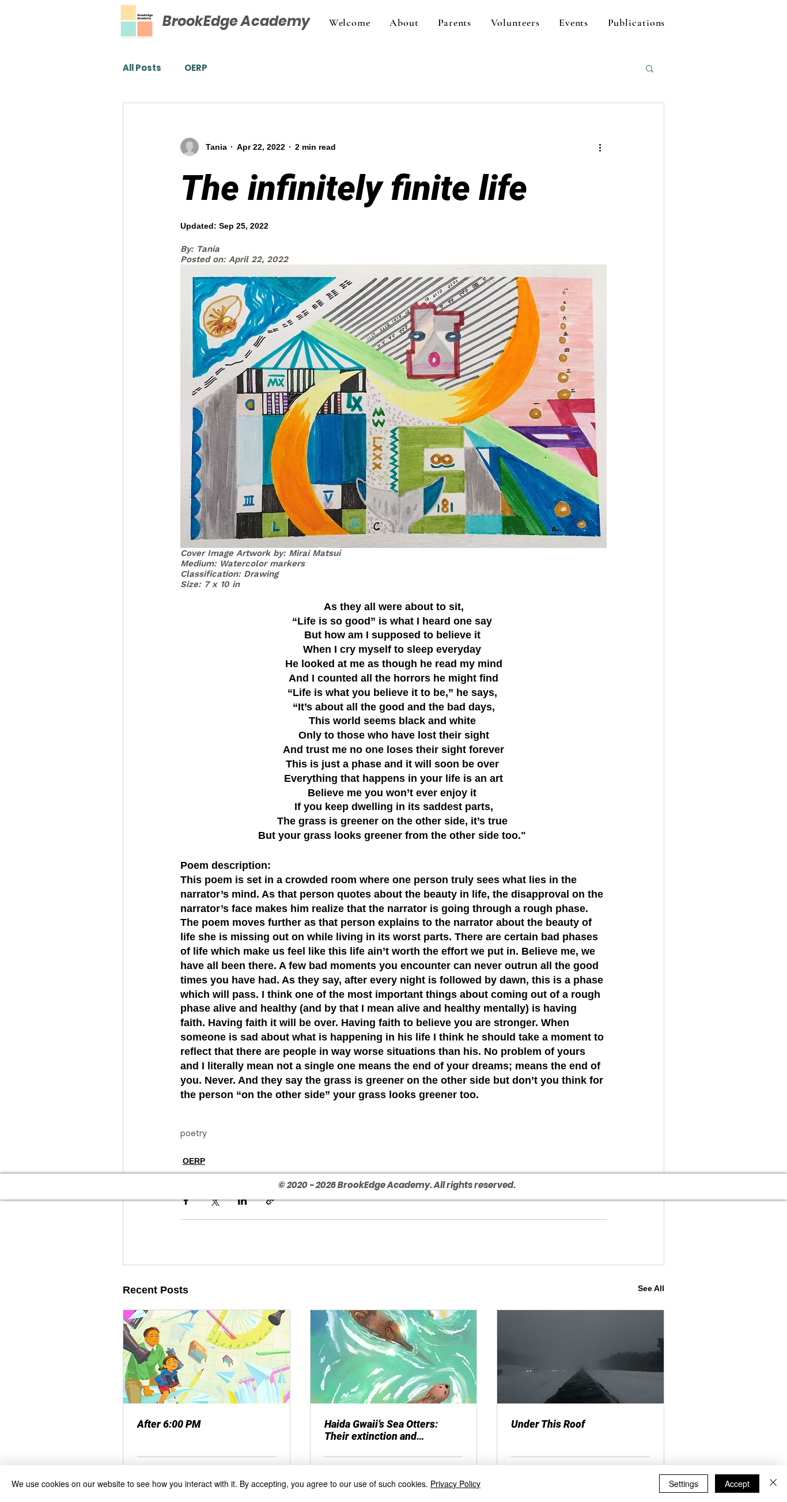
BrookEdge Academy (236, 21)
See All (651, 1288)
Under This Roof (548, 1424)
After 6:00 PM (168, 1424)
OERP (195, 68)
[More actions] (600, 147)
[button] (649, 68)
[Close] (773, 1483)
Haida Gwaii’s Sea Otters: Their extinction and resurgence (381, 1430)
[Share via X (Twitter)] (214, 1200)
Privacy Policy (455, 1483)
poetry (193, 1133)
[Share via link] (270, 1200)
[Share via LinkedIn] (242, 1200)
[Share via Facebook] (185, 1200)
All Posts (142, 68)
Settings (683, 1483)
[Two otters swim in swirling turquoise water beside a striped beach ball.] (394, 1356)
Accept (737, 1483)
